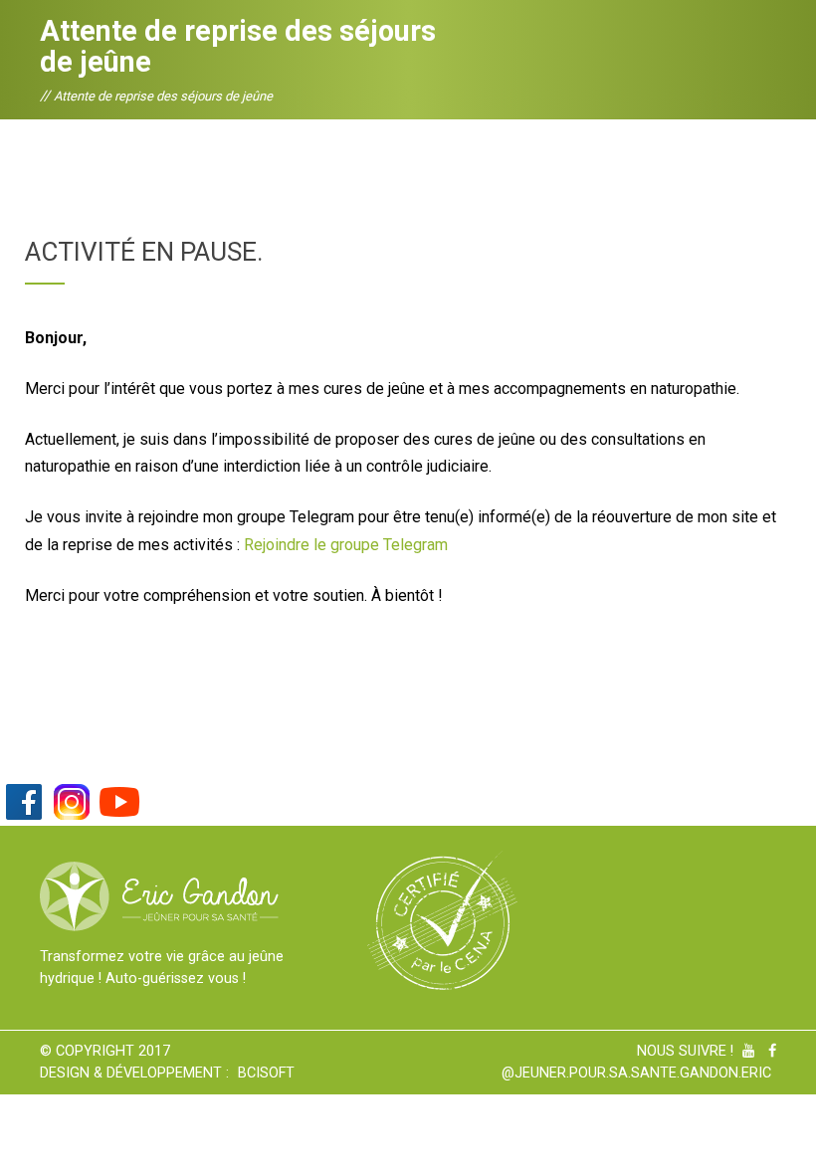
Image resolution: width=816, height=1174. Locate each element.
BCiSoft (266, 1073)
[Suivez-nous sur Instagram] (72, 800)
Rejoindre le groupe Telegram (346, 544)
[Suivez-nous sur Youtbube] (119, 800)
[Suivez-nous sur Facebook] (24, 800)
